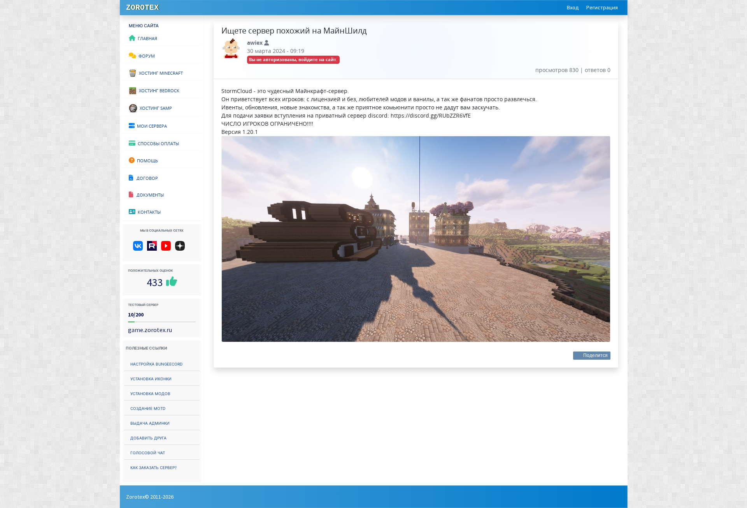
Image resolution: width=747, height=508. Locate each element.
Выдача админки (150, 422)
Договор (145, 177)
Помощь (146, 160)
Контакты (148, 211)
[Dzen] (182, 248)
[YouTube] (167, 248)
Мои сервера (151, 125)
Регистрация (602, 7)
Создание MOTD (147, 407)
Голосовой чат (147, 452)
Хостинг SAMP (154, 107)
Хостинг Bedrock (158, 90)
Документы (148, 194)
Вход (573, 7)
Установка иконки (151, 378)
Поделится (595, 355)
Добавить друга (148, 437)
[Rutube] (153, 248)
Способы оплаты (157, 143)
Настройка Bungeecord (156, 363)
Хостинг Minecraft (160, 72)
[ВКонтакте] (139, 248)
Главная (146, 38)
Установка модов (150, 393)
